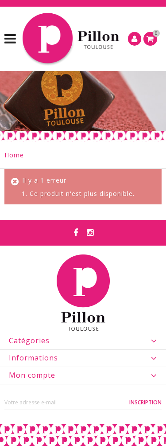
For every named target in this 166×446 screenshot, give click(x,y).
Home (14, 155)
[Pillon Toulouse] (72, 39)
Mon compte (32, 375)
